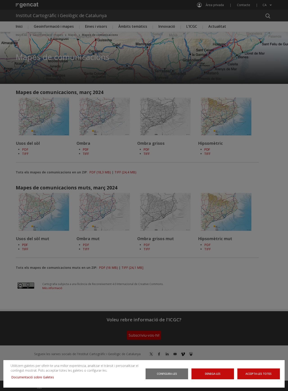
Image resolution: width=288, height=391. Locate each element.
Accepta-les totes (258, 373)
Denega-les (212, 373)
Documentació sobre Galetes (34, 377)
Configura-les (167, 373)
